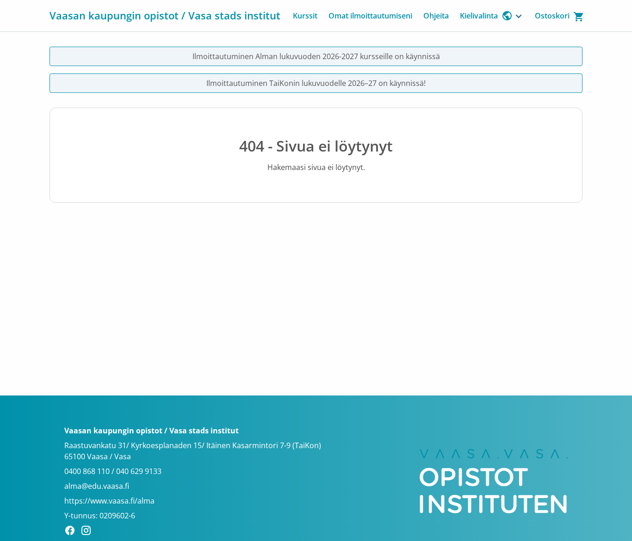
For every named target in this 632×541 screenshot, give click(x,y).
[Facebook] (72, 532)
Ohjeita (436, 16)
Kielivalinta (479, 16)
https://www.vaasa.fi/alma (109, 501)
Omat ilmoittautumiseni (370, 16)
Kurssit (305, 16)
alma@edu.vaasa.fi (96, 486)
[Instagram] (89, 532)
